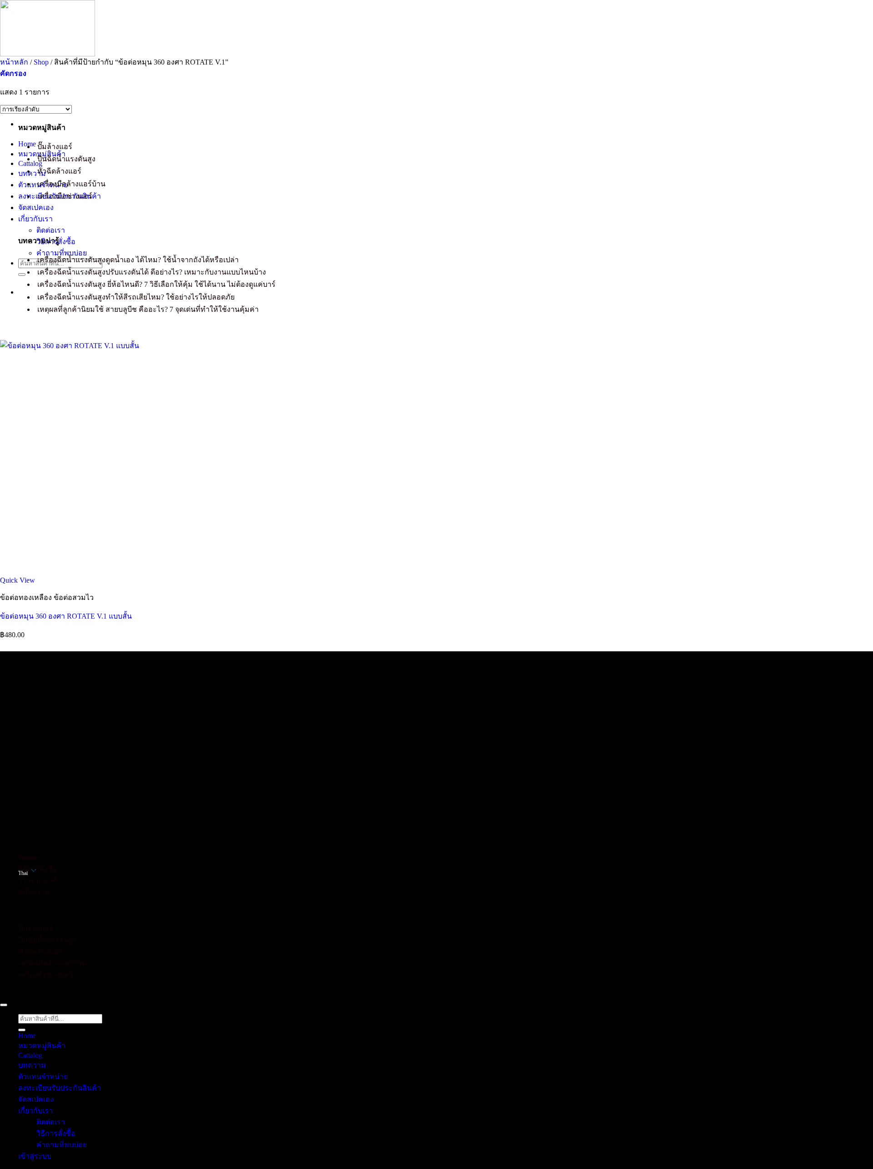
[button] (13, 73)
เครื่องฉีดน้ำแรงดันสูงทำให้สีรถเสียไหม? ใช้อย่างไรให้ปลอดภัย (136, 297)
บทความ (32, 173)
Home (27, 1035)
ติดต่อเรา (50, 230)
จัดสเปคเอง (36, 207)
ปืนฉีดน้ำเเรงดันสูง (66, 159)
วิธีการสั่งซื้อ (37, 869)
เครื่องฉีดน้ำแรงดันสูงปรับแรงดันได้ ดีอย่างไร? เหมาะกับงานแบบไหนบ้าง (151, 272)
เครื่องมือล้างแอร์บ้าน (71, 184)
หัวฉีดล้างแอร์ (59, 171)
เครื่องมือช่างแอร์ (64, 196)
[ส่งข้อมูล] (21, 274)
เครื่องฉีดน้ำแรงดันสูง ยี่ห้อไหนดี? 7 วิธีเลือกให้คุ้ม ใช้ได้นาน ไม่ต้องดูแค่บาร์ (156, 284)
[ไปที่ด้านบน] (3, 1005)
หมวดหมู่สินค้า (41, 1045)
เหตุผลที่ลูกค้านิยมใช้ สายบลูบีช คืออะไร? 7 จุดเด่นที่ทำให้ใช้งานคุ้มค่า (148, 309)
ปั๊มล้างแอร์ (54, 146)
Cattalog (30, 163)
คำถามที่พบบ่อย (61, 253)
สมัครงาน (34, 891)
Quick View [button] (17, 580)
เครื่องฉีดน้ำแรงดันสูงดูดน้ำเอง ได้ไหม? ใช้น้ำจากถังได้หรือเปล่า (138, 260)
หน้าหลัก (14, 62)
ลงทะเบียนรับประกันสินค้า (59, 1088)
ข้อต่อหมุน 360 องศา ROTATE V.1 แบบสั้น (66, 616)
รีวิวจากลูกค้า (39, 880)
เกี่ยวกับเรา (35, 219)
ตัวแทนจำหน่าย (43, 1076)
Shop (41, 62)
